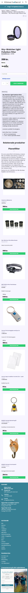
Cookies (3, 561)
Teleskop (3, 530)
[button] (23, 16)
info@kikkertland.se (9, 500)
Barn (2, 540)
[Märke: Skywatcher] (5, 68)
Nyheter (3, 525)
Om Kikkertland (5, 563)
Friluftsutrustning (5, 534)
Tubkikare (3, 529)
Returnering (4, 559)
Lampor (3, 541)
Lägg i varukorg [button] (18, 83)
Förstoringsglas (5, 543)
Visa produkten (14, 209)
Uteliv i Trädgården (6, 536)
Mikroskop (3, 532)
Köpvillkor (3, 558)
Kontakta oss (4, 556)
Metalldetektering (6, 545)
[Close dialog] (26, 569)
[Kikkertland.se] (12, 2)
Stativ (2, 538)
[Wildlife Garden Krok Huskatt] (14, 449)
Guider (3, 547)
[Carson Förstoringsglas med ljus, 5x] (14, 316)
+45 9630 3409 (8, 496)
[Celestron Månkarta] (14, 185)
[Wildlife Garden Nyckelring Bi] (14, 406)
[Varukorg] (26, 2)
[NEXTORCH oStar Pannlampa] (14, 270)
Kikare (2, 527)
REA (2, 523)
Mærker (3, 549)
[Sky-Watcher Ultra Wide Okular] (14, 225)
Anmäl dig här (7, 585)
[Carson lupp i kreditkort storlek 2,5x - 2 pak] (14, 362)
